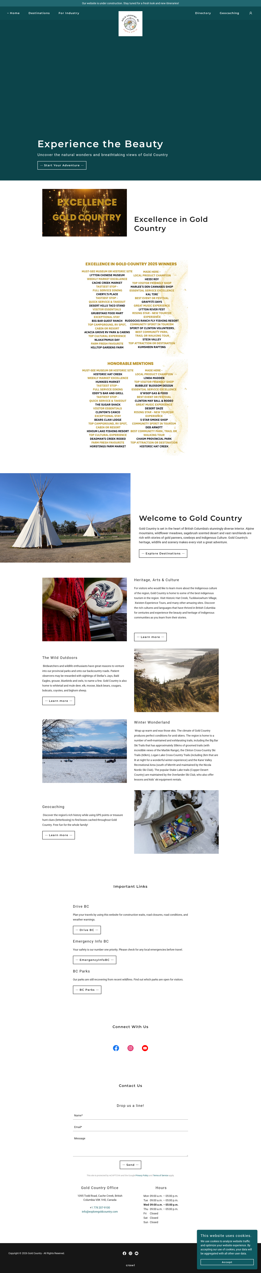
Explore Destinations (163, 553)
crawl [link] (130, 1265)
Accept (227, 1262)
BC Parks (87, 989)
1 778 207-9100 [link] (100, 1207)
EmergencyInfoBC (95, 960)
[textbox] (130, 1116)
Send (130, 1165)
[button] (251, 13)
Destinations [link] (39, 13)
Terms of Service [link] (160, 1175)
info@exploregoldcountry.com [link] (100, 1211)
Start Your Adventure (62, 165)
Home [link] (15, 13)
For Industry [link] (69, 13)
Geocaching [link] (229, 13)
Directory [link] (203, 13)
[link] (130, 12)
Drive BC (87, 930)
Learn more (150, 637)
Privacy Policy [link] (141, 1175)
